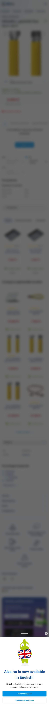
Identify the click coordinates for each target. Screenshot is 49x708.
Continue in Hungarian (24, 700)
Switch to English (25, 694)
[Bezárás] (46, 633)
